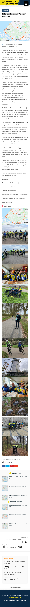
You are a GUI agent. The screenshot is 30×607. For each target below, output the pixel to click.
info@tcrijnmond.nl (15, 597)
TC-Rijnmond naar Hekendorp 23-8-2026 (17, 486)
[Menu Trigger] (26, 3)
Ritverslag (5, 10)
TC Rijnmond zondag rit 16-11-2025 (12, 547)
